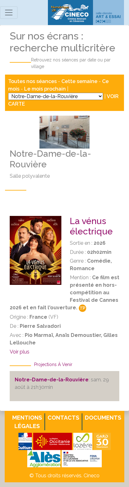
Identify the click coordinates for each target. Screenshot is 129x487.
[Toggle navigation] (9, 12)
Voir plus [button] (19, 352)
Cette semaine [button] (79, 81)
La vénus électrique (91, 226)
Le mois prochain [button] (45, 89)
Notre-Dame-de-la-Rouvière (52, 380)
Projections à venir (53, 364)
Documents (103, 417)
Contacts (63, 417)
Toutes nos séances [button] (33, 81)
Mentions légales (27, 421)
